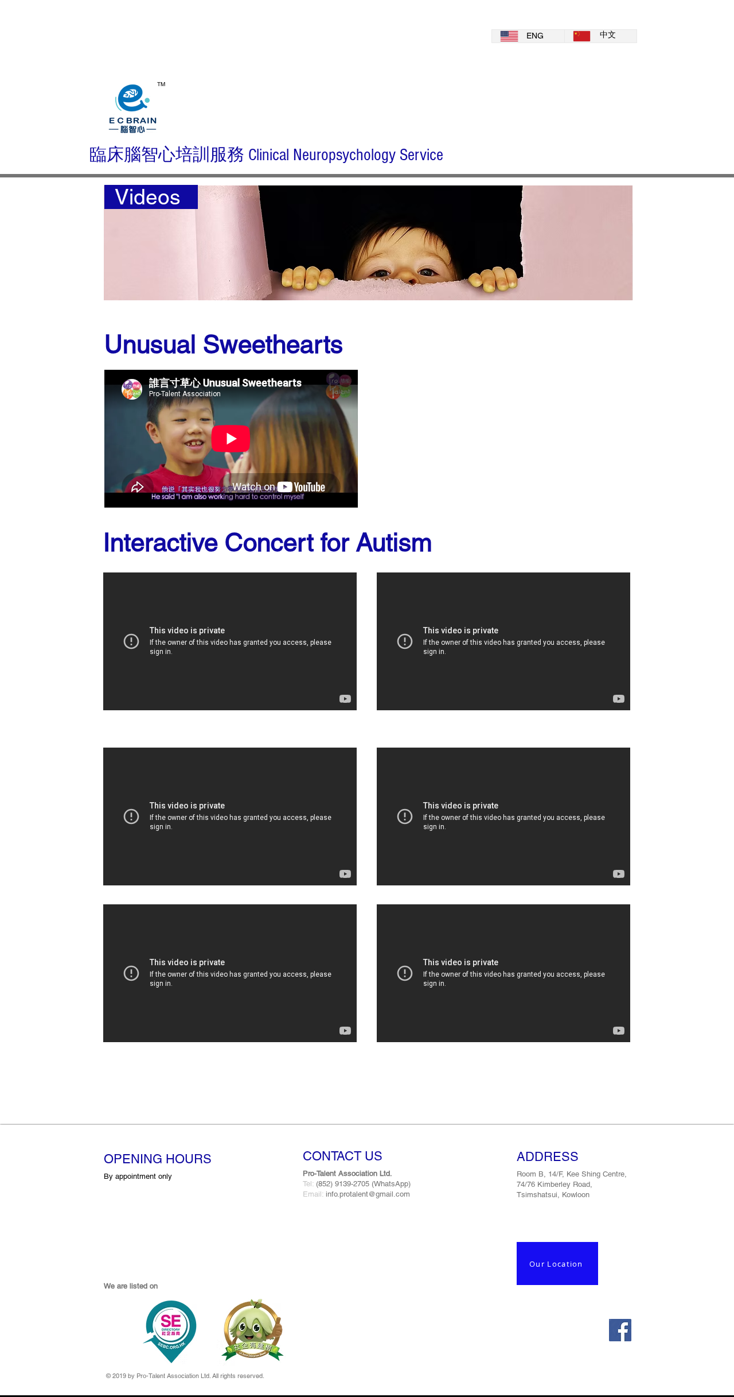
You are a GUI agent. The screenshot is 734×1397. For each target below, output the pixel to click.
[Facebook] (620, 1330)
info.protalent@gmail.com (368, 1194)
